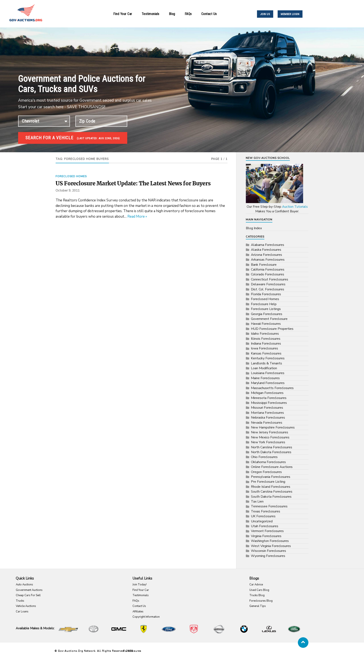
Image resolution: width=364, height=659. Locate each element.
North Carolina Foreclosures (271, 447)
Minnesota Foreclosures (268, 398)
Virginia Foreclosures (266, 536)
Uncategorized (262, 521)
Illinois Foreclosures (265, 338)
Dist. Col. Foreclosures (267, 289)
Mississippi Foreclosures (269, 402)
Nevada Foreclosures (266, 422)
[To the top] (303, 642)
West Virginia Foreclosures (271, 546)
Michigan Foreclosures (267, 393)
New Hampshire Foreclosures (273, 427)
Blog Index (254, 228)
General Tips (257, 606)
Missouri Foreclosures (267, 407)
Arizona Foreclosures (266, 254)
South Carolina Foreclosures (271, 491)
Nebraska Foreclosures (268, 417)
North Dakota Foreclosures (271, 452)
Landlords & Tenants (266, 363)
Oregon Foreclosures (266, 472)
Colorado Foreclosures (267, 274)
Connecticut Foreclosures (269, 279)
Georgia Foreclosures (266, 314)
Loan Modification (264, 368)
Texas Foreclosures (265, 511)
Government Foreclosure (269, 319)
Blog (172, 14)
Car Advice (256, 584)
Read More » (137, 216)
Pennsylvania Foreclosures (270, 476)
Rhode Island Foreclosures (270, 486)
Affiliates (137, 611)
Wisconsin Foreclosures (268, 550)
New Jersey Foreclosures (269, 432)
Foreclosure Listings (266, 309)
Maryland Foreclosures (268, 383)
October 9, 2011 (68, 190)
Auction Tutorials (295, 206)
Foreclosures (132, 650)
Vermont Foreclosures (267, 531)
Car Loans (22, 611)
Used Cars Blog (259, 590)
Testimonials (150, 14)
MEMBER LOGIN (290, 14)
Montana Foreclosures (267, 412)
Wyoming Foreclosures (268, 556)
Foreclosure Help (264, 304)
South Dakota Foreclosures (271, 496)
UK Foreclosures (263, 516)
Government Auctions (29, 590)
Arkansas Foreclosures (268, 259)
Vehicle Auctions (26, 606)
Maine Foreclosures (265, 378)
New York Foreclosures (268, 442)
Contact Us (209, 14)
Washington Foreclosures (270, 541)
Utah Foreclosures (264, 526)
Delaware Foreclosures (268, 284)
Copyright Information (146, 617)
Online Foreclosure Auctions (272, 467)
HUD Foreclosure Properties (272, 328)
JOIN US (265, 14)
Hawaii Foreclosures (266, 323)
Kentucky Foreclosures (268, 358)
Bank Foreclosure (264, 264)
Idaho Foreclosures (265, 333)
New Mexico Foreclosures (270, 437)
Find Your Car (122, 14)
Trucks (20, 601)
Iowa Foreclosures (264, 348)
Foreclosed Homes (71, 176)
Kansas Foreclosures (266, 353)
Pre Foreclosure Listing (268, 481)
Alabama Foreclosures (267, 245)
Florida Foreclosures (266, 294)
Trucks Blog (257, 595)
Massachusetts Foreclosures (272, 388)
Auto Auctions (24, 584)
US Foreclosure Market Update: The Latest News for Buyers (133, 183)
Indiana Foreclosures (266, 343)
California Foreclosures (267, 269)
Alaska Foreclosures (266, 249)
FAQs (188, 14)
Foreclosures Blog (261, 601)
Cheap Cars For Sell (28, 595)
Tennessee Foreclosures (269, 506)
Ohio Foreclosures (264, 457)
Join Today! (139, 584)
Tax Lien (257, 501)
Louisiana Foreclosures (267, 373)
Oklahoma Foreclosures (268, 462)
